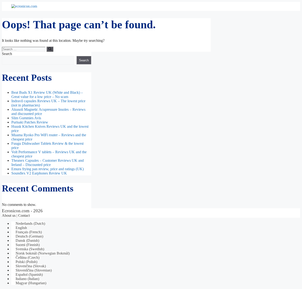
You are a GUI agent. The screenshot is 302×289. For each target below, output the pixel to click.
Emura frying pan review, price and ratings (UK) (47, 169)
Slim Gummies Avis (26, 118)
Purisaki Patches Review (29, 122)
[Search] (49, 49)
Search (7, 54)
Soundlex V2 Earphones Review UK (39, 173)
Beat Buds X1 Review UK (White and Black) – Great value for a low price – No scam (47, 94)
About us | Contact (16, 215)
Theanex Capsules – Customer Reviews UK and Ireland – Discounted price (47, 162)
